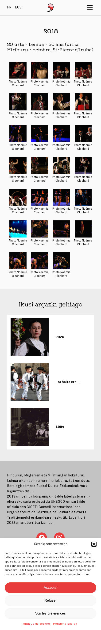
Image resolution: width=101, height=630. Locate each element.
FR (9, 7)
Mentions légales (65, 624)
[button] (94, 544)
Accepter (51, 587)
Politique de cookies (36, 624)
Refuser (50, 600)
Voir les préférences (50, 613)
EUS (18, 7)
